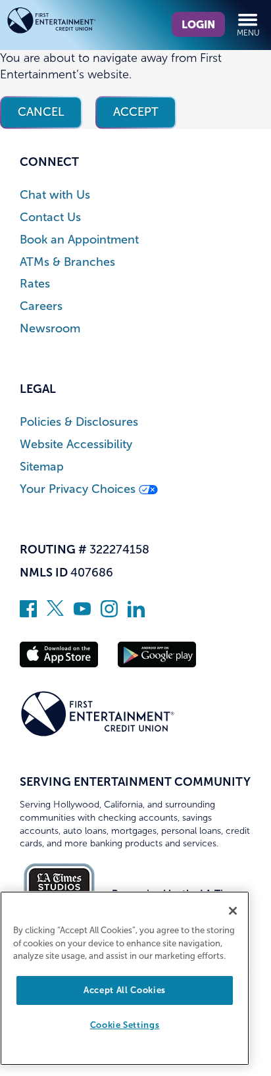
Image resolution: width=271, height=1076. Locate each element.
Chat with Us (55, 195)
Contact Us (50, 217)
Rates (35, 284)
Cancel (41, 111)
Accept (136, 111)
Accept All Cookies (125, 990)
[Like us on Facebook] (28, 613)
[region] (124, 978)
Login (198, 24)
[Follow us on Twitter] (55, 613)
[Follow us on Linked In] (136, 613)
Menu (248, 33)
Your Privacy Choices (79, 489)
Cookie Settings (125, 1025)
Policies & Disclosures (79, 422)
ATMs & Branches (67, 262)
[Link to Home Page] (71, 23)
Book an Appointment (79, 240)
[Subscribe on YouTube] (82, 613)
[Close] (232, 910)
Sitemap (42, 467)
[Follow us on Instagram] (109, 613)
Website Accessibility (76, 444)
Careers (41, 306)
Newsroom (50, 328)
